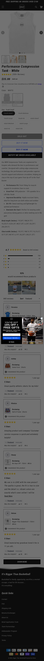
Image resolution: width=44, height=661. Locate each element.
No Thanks (11, 342)
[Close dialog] (42, 318)
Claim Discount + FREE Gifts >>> (11, 338)
